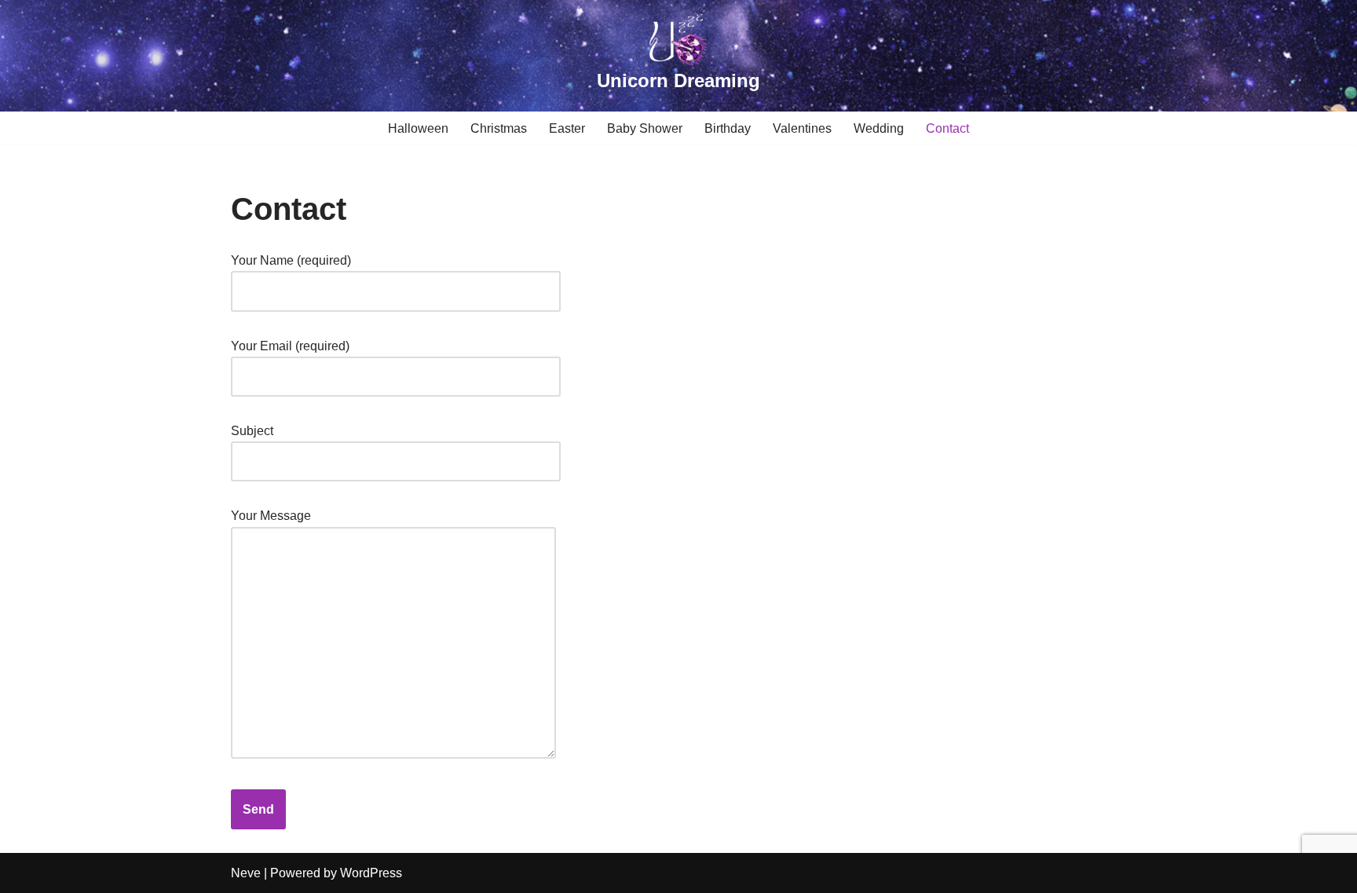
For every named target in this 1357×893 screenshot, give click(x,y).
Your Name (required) (291, 260)
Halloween (418, 128)
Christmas (498, 128)
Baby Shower (644, 128)
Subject (252, 430)
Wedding (879, 128)
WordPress (371, 873)
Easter (567, 128)
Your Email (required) (290, 346)
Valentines (802, 128)
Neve (246, 873)
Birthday (727, 128)
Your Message (271, 515)
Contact (947, 128)
